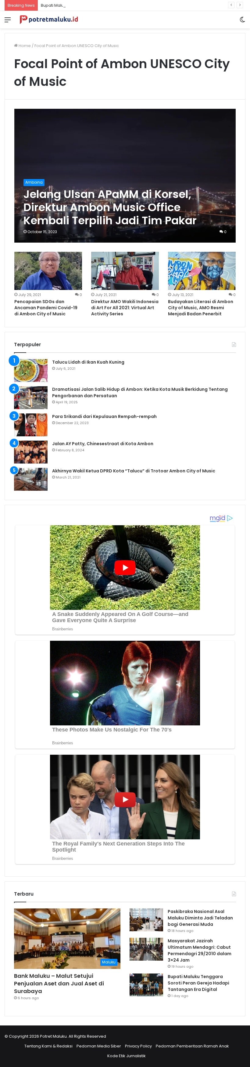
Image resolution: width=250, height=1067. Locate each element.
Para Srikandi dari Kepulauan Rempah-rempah (104, 416)
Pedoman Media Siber (99, 1046)
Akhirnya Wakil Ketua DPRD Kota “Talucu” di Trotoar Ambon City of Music (133, 471)
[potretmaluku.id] (49, 19)
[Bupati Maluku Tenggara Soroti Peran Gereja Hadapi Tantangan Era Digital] (146, 985)
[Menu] (8, 22)
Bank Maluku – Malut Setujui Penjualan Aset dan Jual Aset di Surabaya (59, 983)
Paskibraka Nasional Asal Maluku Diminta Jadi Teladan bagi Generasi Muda (200, 917)
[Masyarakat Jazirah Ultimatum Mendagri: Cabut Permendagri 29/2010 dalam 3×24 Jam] (146, 949)
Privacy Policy (138, 1046)
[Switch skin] (242, 22)
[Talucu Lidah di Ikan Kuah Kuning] (31, 370)
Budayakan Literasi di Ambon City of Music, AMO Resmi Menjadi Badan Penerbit (200, 308)
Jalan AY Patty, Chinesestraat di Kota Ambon (102, 444)
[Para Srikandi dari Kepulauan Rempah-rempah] (31, 424)
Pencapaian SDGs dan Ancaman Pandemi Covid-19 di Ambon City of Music (45, 308)
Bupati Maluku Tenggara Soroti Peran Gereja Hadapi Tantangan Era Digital (114, 5)
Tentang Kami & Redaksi (48, 1046)
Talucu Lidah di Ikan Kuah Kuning (88, 362)
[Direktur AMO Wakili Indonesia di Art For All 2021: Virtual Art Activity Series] (125, 271)
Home (24, 46)
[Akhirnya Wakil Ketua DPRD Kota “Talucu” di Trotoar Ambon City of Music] (31, 479)
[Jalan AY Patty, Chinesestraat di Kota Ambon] (31, 452)
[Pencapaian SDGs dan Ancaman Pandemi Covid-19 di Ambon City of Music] (48, 271)
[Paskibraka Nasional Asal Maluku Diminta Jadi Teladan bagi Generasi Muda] (146, 919)
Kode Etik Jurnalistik (126, 1056)
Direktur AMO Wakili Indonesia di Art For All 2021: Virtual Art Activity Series (125, 308)
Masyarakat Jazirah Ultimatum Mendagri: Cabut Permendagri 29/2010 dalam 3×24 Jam (199, 950)
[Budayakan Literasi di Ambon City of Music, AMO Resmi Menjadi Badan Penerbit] (202, 271)
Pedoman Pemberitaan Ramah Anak (192, 1046)
